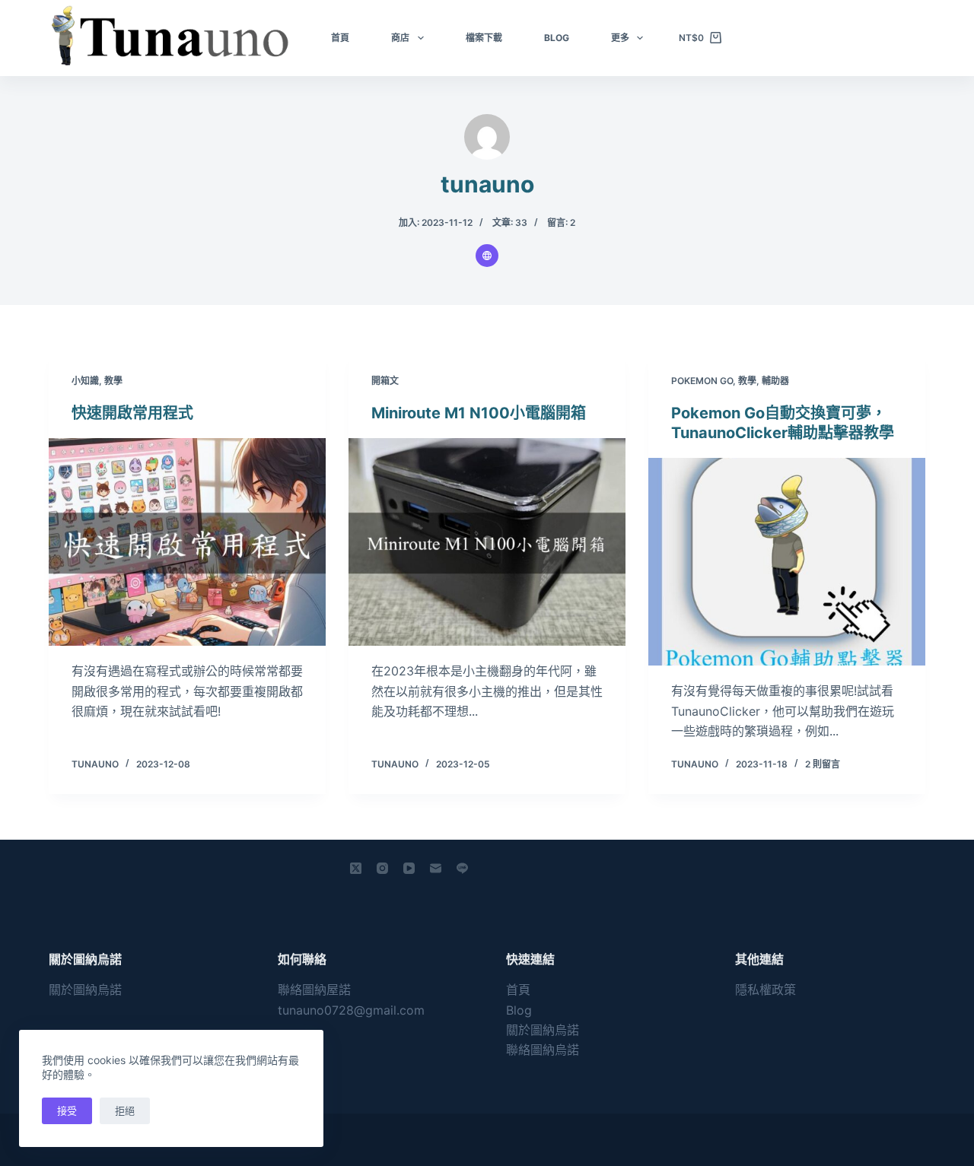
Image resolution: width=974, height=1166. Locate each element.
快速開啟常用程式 (132, 413)
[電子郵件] (435, 868)
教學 (113, 380)
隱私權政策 (765, 989)
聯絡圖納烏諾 (542, 1049)
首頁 (340, 37)
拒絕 (125, 1110)
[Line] (462, 868)
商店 (400, 37)
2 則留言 (822, 764)
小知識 (85, 380)
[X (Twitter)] (355, 868)
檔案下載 (484, 37)
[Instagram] (382, 868)
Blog (556, 37)
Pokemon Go (702, 380)
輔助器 (775, 380)
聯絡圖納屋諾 (314, 989)
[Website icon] (487, 255)
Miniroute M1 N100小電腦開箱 (478, 413)
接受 (67, 1110)
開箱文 (385, 380)
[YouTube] (409, 868)
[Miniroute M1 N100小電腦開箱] (487, 542)
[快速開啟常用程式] (187, 542)
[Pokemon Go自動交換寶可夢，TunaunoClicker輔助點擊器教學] (786, 562)
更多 (620, 37)
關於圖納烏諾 (85, 989)
